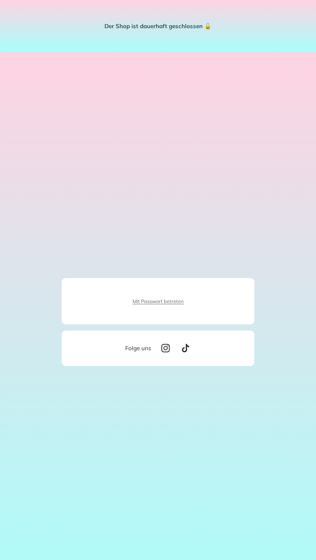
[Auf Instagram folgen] (165, 348)
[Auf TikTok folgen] (185, 348)
